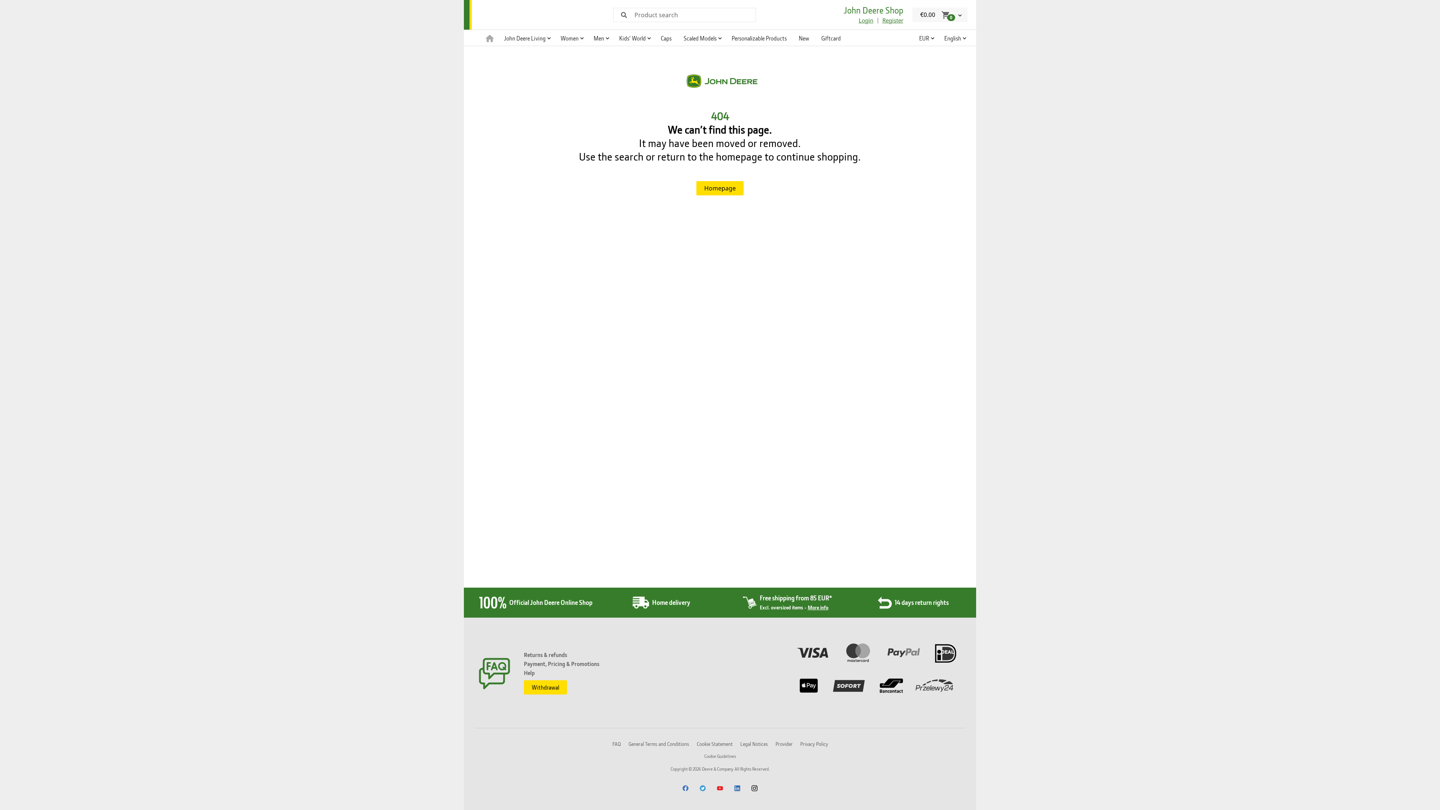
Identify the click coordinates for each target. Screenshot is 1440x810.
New (804, 38)
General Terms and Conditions (658, 744)
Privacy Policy (814, 744)
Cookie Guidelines (720, 756)
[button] (526, 38)
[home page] (490, 38)
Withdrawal (545, 687)
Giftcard (831, 38)
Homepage (720, 188)
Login (866, 20)
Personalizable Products (759, 38)
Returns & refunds (545, 654)
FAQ (616, 744)
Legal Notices (754, 744)
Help (529, 672)
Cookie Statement (715, 744)
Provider (784, 744)
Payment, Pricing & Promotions (561, 664)
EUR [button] (924, 38)
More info (818, 607)
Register (892, 20)
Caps (666, 38)
